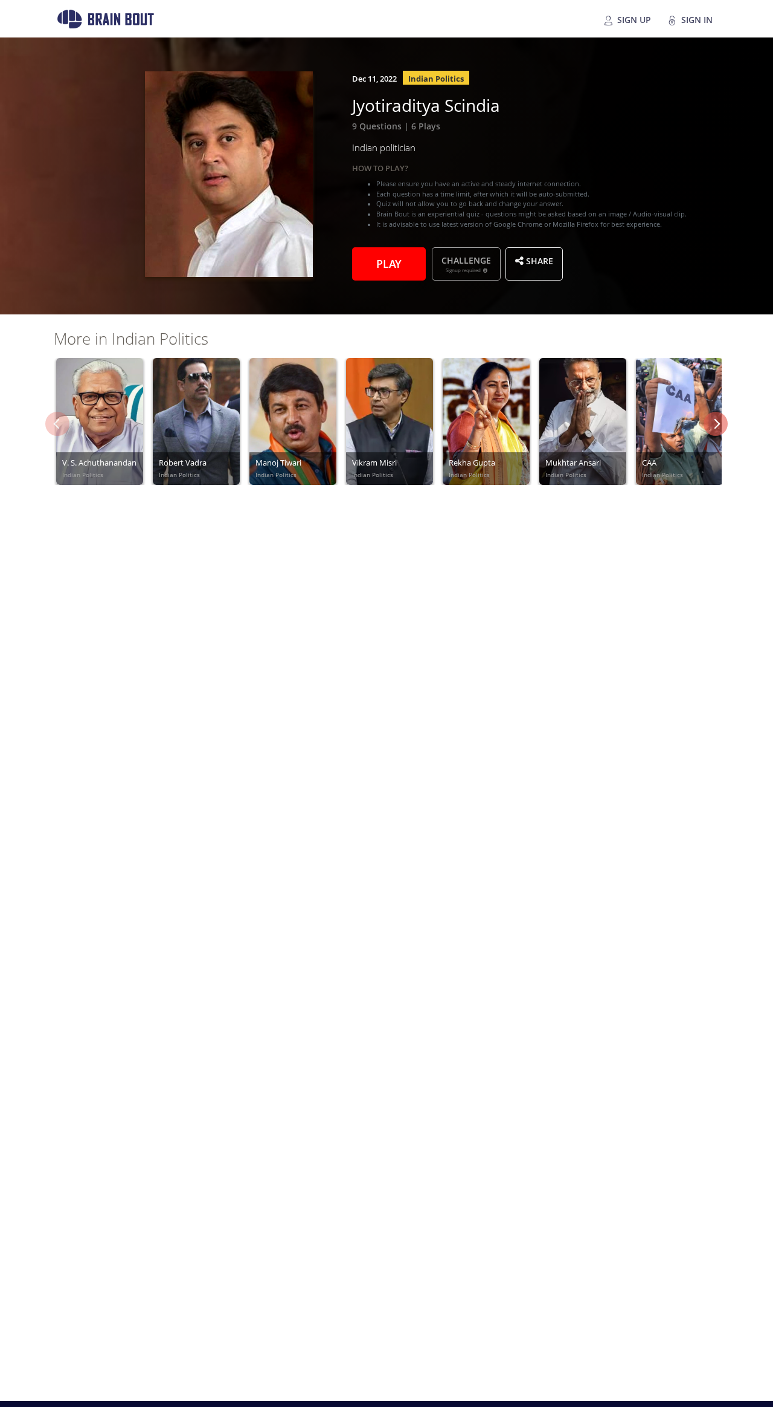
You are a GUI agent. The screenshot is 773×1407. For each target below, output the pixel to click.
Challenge (466, 263)
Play (389, 262)
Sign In (696, 19)
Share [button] (538, 260)
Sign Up (633, 19)
